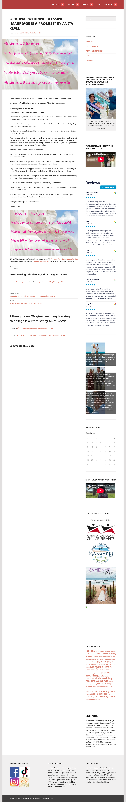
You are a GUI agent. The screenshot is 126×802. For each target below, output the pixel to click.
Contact (108, 5)
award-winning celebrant (109, 651)
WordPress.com (48, 798)
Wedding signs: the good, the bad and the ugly (26, 302)
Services (55, 5)
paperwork (97, 673)
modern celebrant (104, 670)
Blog (99, 5)
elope (112, 656)
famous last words (91, 659)
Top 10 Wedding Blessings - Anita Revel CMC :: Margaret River (41, 335)
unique (88, 689)
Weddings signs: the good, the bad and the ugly (35, 328)
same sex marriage (104, 684)
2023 (91, 651)
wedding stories (99, 693)
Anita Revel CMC (35, 33)
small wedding (101, 686)
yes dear (97, 699)
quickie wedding (102, 678)
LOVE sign (102, 664)
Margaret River (100, 667)
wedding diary (108, 691)
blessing (37, 282)
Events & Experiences (94, 51)
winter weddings (90, 699)
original (43, 282)
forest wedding (100, 659)
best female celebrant (92, 653)
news (92, 673)
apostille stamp (97, 651)
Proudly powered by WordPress (20, 798)
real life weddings (97, 681)
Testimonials (92, 46)
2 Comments (65, 282)
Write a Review (109, 187)
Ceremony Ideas (22, 282)
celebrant (102, 654)
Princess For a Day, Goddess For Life (64, 259)
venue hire (112, 689)
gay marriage (103, 661)
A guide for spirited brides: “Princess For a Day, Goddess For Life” (33, 295)
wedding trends (107, 696)
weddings (88, 694)
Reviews (71, 5)
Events (85, 5)
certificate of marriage (97, 656)
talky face (109, 686)
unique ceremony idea (100, 689)
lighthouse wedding (94, 664)
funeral (94, 662)
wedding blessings (53, 282)
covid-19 (106, 656)
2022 (87, 651)
